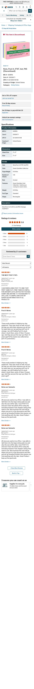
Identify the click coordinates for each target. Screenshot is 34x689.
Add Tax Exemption (7, 119)
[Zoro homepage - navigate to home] (9, 7)
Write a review (16, 229)
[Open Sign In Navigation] (26, 7)
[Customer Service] (23, 7)
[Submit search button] (30, 11)
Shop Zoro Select (16, 21)
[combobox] (20, 11)
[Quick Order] (20, 7)
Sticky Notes (15, 85)
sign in (11, 3)
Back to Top (15, 473)
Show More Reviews (17, 468)
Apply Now (5, 112)
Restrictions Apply (18, 3)
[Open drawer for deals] (16, 7)
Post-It (5, 66)
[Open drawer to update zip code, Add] (4, 11)
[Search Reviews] (28, 256)
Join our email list (8, 98)
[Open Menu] (2, 7)
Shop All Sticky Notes (9, 28)
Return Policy (6, 105)
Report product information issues (13, 213)
